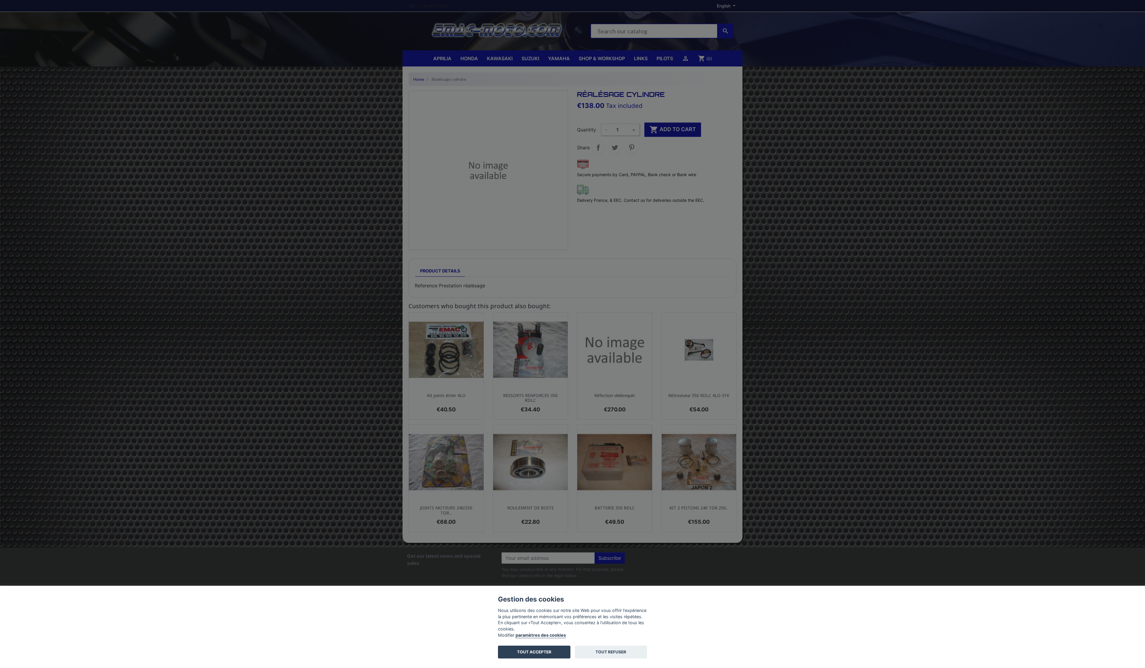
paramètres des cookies (541, 635)
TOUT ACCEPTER (534, 652)
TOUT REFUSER (610, 652)
